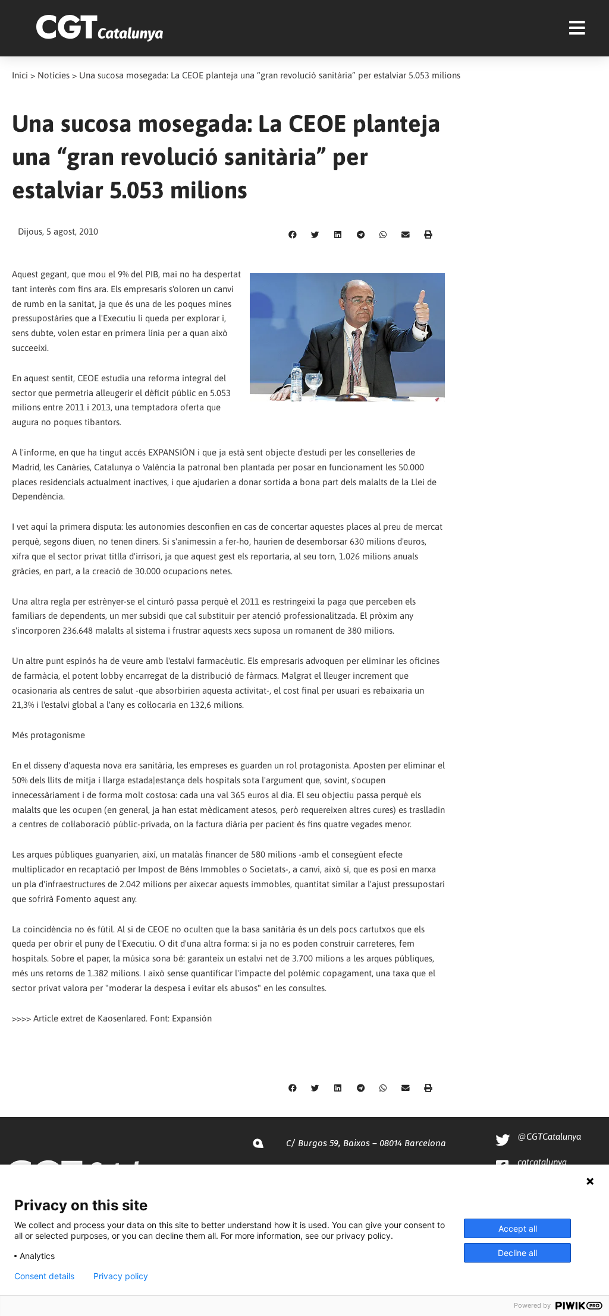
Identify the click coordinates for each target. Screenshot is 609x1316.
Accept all (517, 1228)
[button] (292, 235)
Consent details (44, 1276)
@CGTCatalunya (549, 1136)
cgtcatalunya (542, 1162)
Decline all (517, 1253)
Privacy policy (120, 1276)
